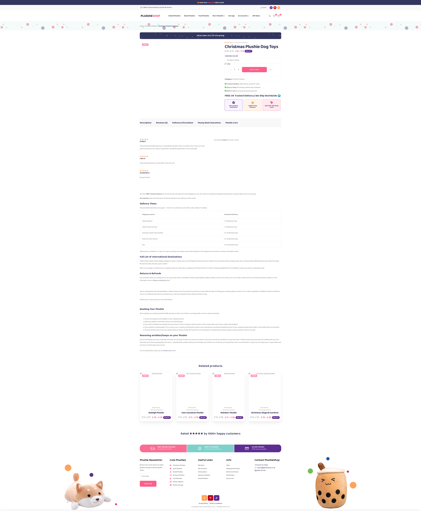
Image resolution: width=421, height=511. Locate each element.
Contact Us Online (262, 465)
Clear (228, 64)
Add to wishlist (270, 69)
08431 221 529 (261, 470)
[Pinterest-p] (210, 498)
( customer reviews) (241, 42)
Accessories (243, 16)
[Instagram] (278, 7)
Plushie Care (232, 122)
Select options (153, 404)
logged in (225, 140)
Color (235, 56)
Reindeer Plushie (229, 412)
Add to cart (254, 69)
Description (145, 122)
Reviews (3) (162, 122)
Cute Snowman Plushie (192, 412)
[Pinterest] (274, 7)
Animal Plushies (175, 16)
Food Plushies (203, 16)
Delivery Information (182, 122)
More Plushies (218, 16)
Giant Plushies (189, 16)
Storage (231, 16)
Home (142, 26)
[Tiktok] (271, 7)
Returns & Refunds (159, 280)
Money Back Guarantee (209, 122)
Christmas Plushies (151, 26)
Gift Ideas (256, 16)
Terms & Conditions (216, 503)
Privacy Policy (203, 503)
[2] (274, 15)
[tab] (145, 122)
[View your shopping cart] (279, 15)
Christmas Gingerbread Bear (265, 412)
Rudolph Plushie (156, 412)
